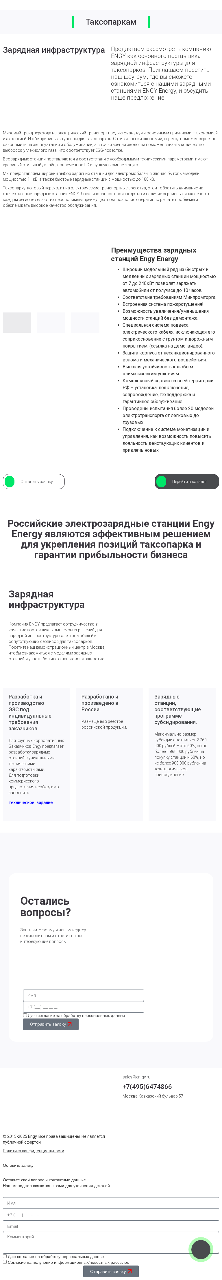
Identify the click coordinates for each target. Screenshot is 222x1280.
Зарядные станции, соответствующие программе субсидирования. (177, 709)
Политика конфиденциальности (33, 1151)
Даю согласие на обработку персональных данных (76, 1015)
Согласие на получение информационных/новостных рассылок (68, 1262)
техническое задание (31, 802)
